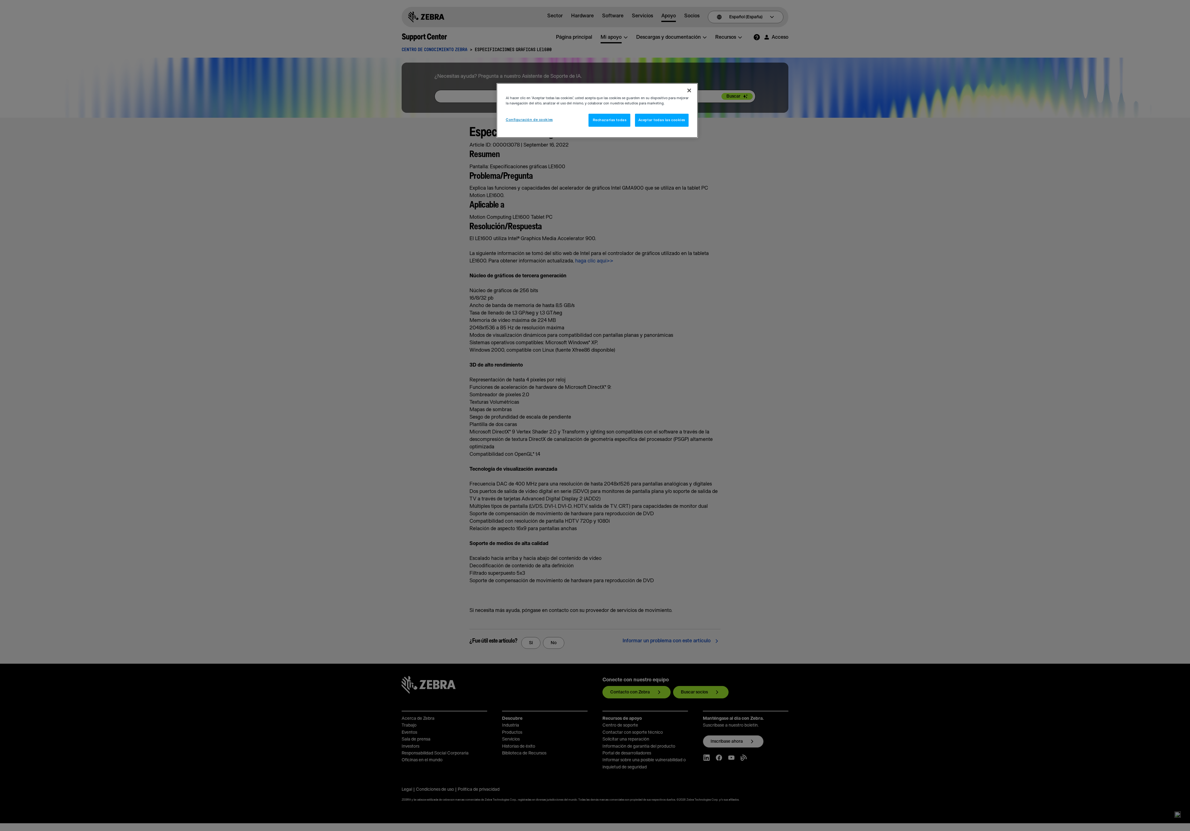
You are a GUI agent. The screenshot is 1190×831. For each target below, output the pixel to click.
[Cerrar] (689, 90)
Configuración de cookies (529, 119)
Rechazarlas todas (610, 120)
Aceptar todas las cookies (661, 120)
